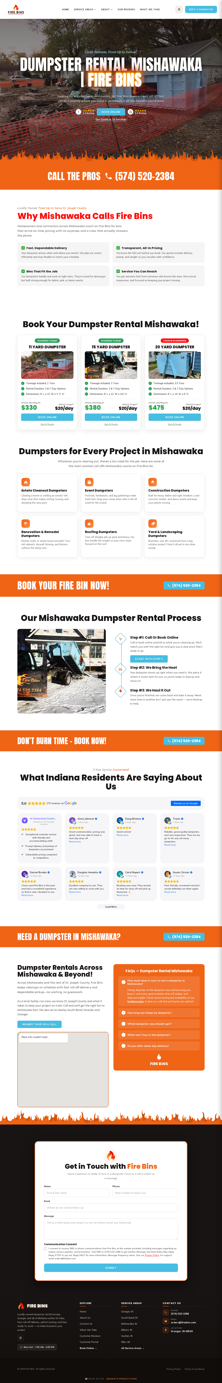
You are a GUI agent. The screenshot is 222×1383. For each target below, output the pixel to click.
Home (65, 9)
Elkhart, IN (126, 1329)
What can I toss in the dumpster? (147, 1034)
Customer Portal (89, 1341)
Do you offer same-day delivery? (146, 1045)
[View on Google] (72, 820)
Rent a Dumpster (201, 9)
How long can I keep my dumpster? (147, 1012)
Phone (116, 1186)
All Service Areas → (132, 1348)
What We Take (150, 9)
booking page (135, 1001)
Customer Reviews (90, 1335)
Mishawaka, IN (129, 1323)
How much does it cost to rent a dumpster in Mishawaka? (153, 982)
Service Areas (83, 9)
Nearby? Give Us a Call (39, 1024)
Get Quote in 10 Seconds (111, 119)
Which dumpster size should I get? (147, 1023)
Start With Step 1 (149, 658)
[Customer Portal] (179, 9)
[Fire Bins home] (16, 9)
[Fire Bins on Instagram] (20, 1338)
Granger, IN (127, 1311)
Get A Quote (47, 424)
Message (49, 1216)
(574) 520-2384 (186, 585)
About (105, 9)
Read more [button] (75, 841)
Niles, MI (125, 1341)
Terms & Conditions (194, 1369)
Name (47, 1186)
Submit (111, 1267)
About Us (85, 1317)
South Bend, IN (129, 1317)
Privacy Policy (152, 1255)
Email (47, 1201)
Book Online (111, 111)
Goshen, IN (127, 1335)
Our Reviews (126, 9)
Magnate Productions (122, 1378)
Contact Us (86, 1323)
